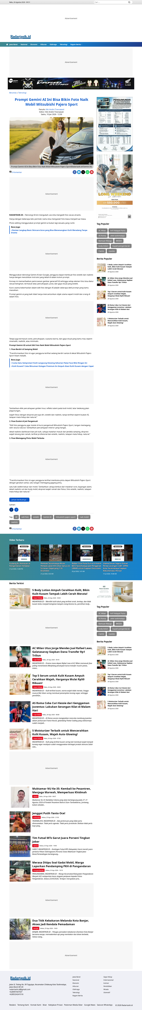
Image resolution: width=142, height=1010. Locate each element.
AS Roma (102, 235)
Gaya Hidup (37, 598)
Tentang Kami (23, 1005)
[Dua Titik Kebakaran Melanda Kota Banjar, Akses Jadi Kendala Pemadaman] (20, 929)
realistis (14, 522)
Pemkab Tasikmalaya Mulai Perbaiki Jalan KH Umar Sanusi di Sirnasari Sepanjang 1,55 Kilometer (55, 567)
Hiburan (43, 44)
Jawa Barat (13, 44)
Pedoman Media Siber (73, 1005)
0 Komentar (17, 172)
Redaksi (12, 1005)
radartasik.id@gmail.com (19, 989)
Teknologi (63, 44)
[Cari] (129, 2)
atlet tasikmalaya (117, 235)
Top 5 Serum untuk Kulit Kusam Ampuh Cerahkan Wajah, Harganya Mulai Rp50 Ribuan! (119, 293)
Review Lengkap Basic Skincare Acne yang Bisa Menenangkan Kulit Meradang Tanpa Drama (49, 231)
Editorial (36, 817)
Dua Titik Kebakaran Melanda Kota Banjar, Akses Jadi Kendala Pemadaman (60, 922)
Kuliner (106, 983)
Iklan (45, 1005)
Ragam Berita (75, 44)
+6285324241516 (16, 994)
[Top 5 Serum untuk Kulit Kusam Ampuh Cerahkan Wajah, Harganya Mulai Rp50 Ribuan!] (101, 294)
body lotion (103, 246)
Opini (35, 796)
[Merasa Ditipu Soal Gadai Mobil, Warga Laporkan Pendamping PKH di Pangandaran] (20, 871)
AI (16, 517)
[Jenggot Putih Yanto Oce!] (20, 821)
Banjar (35, 928)
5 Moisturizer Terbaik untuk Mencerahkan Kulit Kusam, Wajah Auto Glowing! (118, 320)
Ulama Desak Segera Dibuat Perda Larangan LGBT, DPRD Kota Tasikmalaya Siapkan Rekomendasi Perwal (115, 567)
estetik (36, 517)
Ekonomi (33, 44)
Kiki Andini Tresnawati (55, 109)
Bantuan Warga (105, 241)
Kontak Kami (36, 1005)
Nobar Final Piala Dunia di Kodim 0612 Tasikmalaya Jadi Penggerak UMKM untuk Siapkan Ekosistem (86, 566)
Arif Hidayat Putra (117, 230)
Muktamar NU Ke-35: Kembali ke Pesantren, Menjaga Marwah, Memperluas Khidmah (61, 790)
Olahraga (53, 44)
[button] (76, 44)
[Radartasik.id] (21, 37)
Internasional (108, 980)
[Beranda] (7, 44)
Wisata (106, 989)
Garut (35, 846)
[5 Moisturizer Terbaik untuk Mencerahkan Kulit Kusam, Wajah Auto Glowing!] (101, 321)
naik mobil (84, 517)
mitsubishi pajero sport (65, 517)
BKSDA (119, 241)
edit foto (25, 517)
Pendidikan (108, 986)
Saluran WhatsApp (104, 1005)
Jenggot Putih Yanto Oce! (48, 813)
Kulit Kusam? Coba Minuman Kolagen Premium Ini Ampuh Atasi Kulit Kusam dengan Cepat (53, 366)
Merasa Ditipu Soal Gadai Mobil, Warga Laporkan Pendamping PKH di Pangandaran (61, 864)
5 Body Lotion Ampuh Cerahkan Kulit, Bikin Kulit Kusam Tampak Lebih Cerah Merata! (120, 267)
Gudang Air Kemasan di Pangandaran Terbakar (19, 564)
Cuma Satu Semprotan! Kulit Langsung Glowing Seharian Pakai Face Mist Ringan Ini (49, 363)
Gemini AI (47, 517)
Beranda (12, 92)
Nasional (24, 44)
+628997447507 (15, 992)
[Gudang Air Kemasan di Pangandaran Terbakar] (24, 553)
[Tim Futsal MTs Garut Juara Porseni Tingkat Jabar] (20, 846)
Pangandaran (38, 870)
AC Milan (102, 230)
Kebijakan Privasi (55, 1005)
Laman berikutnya (18, 499)
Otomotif (107, 992)
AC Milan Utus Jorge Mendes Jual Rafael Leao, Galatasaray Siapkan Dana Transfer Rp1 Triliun (120, 280)
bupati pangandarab (121, 246)
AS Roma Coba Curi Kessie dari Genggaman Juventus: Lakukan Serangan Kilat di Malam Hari (119, 307)
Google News (89, 1005)
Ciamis (101, 251)
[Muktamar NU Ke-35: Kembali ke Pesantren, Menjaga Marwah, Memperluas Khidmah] (20, 797)
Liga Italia (37, 660)
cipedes (111, 251)
